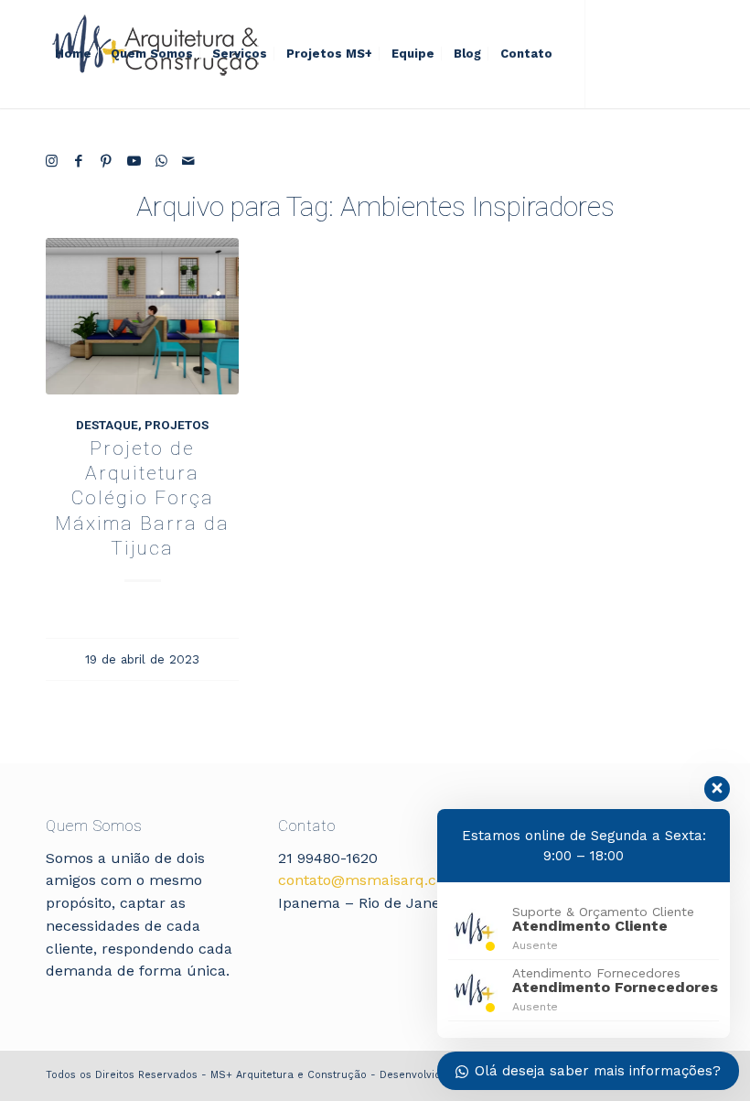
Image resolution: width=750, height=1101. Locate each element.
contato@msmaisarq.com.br (378, 880)
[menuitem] (73, 54)
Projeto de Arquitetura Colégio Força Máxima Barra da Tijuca (142, 498)
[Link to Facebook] (78, 161)
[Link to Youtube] (133, 161)
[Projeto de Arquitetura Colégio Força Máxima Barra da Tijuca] (142, 316)
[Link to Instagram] (51, 161)
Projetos (177, 424)
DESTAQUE (107, 424)
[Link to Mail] (188, 161)
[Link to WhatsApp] (161, 161)
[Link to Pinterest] (106, 161)
